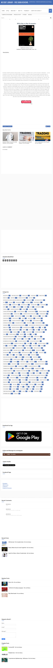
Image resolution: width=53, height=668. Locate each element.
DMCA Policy (5, 485)
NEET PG (20, 10)
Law (4, 345)
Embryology (5, 327)
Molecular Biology (25, 352)
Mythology (41, 352)
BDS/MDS (10, 302)
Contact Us (5, 486)
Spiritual (14, 386)
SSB (26, 386)
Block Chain (43, 304)
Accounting (5, 295)
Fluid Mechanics (6, 332)
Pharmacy (26, 10)
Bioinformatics (37, 302)
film (36, 329)
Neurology (25, 354)
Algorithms (33, 295)
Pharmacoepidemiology (33, 366)
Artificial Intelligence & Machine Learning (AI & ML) (13, 300)
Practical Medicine (14, 375)
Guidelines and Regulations (8, 336)
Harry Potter (36, 336)
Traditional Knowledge (7, 391)
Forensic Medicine (38, 332)
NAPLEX (4, 354)
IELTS (32, 338)
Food (22, 332)
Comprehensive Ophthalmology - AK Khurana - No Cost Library (21, 658)
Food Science (28, 332)
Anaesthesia (41, 295)
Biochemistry (18, 302)
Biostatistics (14, 304)
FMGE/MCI (15, 332)
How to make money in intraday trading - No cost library (25, 143)
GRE (33, 334)
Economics (10, 126)
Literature (20, 345)
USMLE (23, 391)
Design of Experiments (16, 320)
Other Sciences (6, 361)
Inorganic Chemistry (22, 341)
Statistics (38, 386)
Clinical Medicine (31, 311)
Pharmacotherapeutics (8, 370)
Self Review (23, 384)
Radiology (5, 382)
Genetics (21, 334)
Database (38, 318)
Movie (34, 352)
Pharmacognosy (6, 368)
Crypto (43, 316)
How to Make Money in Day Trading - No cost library (42, 143)
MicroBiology (38, 350)
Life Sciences (11, 345)
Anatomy (12, 297)
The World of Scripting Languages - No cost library (19, 587)
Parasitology (23, 361)
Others (24, 14)
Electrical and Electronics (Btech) (18, 325)
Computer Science (36, 10)
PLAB (31, 373)
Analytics (5, 297)
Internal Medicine (6, 343)
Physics (16, 373)
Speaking (39, 384)
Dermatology (6, 320)
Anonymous (8, 504)
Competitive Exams (7, 316)
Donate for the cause (7, 488)
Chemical (5, 309)
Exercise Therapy (15, 329)
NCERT (11, 354)
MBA (42, 345)
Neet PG (17, 354)
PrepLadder (24, 375)
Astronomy (29, 300)
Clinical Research (6, 313)
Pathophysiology (41, 361)
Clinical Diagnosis (20, 311)
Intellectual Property (34, 341)
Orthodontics (27, 359)
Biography (28, 302)
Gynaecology (20, 336)
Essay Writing (6, 329)
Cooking (27, 316)
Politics (44, 373)
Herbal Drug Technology (8, 338)
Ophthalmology (6, 359)
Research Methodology (36, 382)
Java (28, 343)
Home (3, 10)
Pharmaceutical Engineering (8, 366)
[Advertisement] (26, 62)
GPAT (28, 334)
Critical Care (35, 316)
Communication (43, 313)
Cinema (24, 309)
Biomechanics (6, 304)
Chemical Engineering (15, 309)
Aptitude (31, 297)
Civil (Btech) (31, 309)
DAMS (23, 318)
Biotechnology (24, 304)
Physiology (24, 373)
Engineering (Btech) (27, 327)
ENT (42, 327)
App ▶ (7, 10)
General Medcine (12, 334)
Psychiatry (42, 377)
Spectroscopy (6, 386)
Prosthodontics (32, 377)
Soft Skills (31, 384)
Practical (5, 375)
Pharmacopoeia (38, 368)
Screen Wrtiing (6, 384)
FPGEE (4, 334)
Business (5, 126)
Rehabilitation (25, 382)
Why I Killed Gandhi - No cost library (16, 593)
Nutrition (27, 357)
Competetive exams (7, 14)
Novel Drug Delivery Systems (9, 357)
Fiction (30, 329)
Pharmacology (28, 368)
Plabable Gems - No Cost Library (15, 652)
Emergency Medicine (16, 327)
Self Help (15, 384)
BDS (4, 302)
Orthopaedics (36, 359)
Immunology (39, 338)
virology (16, 393)
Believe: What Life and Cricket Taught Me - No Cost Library (20, 547)
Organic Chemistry (17, 359)
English (36, 327)
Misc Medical (5, 352)
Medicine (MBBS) (28, 350)
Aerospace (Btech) (15, 295)
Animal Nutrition (22, 297)
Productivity (17, 14)
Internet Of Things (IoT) (19, 343)
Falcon (24, 329)
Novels (30, 14)
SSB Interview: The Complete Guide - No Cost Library (19, 542)
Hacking (28, 336)
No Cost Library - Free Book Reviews (14, 2)
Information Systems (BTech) (9, 341)
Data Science (30, 318)
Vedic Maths (36, 391)
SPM (21, 386)
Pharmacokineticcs (17, 368)
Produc (4, 377)
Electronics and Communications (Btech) (37, 325)
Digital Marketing (36, 320)
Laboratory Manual (42, 343)
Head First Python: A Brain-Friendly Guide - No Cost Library (21, 553)
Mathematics (35, 345)
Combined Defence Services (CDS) (29, 313)
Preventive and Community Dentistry (37, 375)
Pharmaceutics (21, 366)
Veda (29, 391)
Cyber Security (15, 318)
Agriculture (24, 295)
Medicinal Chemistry (18, 350)
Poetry (37, 373)
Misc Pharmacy (15, 352)
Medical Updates (6, 350)
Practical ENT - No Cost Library (15, 647)
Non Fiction (33, 354)
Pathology (32, 361)
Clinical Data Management (8, 311)
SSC (31, 386)
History (26, 338)
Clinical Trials (17, 313)
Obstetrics (35, 357)
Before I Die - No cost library (14, 582)
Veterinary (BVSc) (6, 393)
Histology (19, 338)
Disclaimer (5, 483)
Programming (22, 377)
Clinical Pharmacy (42, 311)
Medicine (13, 10)
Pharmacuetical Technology (22, 370)
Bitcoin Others (34, 304)
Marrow (27, 345)
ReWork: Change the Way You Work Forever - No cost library (10, 143)
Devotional (27, 320)
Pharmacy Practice (43, 370)
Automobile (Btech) (38, 300)
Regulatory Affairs (15, 382)
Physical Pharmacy (7, 373)
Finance (42, 329)
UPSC (17, 391)
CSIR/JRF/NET (5, 318)
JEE (33, 343)
